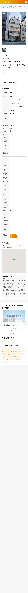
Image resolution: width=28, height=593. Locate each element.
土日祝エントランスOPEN (12, 354)
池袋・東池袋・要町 (6, 7)
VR (19, 354)
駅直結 (20, 356)
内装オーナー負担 (12, 349)
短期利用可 (19, 349)
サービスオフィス (5, 359)
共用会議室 (4, 354)
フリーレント (4, 349)
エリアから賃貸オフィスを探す (11, 6)
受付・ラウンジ (5, 362)
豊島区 (24, 6)
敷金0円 (10, 351)
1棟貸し (23, 354)
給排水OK (4, 356)
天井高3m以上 (14, 356)
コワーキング (12, 359)
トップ (2, 6)
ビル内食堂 (21, 351)
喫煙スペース (19, 359)
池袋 (14, 64)
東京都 (20, 6)
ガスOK (8, 356)
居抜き (24, 349)
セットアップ (4, 351)
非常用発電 (15, 351)
